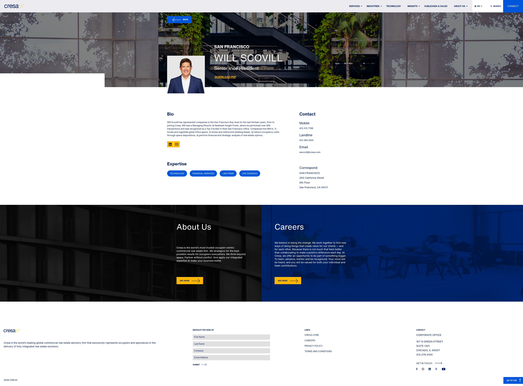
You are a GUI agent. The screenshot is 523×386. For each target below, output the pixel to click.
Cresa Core (312, 335)
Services (354, 6)
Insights (413, 6)
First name (5, 335)
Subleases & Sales (435, 6)
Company (5, 349)
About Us (459, 6)
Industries (373, 6)
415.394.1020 (306, 140)
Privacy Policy (314, 345)
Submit (196, 365)
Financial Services (203, 173)
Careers (310, 340)
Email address (6, 356)
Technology (393, 6)
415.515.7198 (306, 128)
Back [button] (185, 19)
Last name (5, 342)
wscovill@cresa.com (309, 152)
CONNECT (513, 6)
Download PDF (225, 77)
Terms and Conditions (318, 351)
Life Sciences (249, 173)
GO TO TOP (512, 380)
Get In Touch (424, 363)
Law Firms (228, 173)
